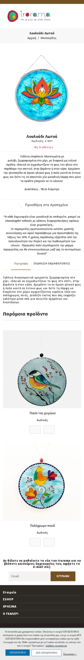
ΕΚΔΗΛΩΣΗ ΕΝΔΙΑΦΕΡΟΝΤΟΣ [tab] (52, 263)
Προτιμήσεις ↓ (70, 654)
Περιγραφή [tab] (21, 263)
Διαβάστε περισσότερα (56, 645)
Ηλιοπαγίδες (48, 38)
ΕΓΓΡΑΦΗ (63, 576)
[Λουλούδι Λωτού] (42, 88)
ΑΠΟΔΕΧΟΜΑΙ (17, 652)
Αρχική (32, 38)
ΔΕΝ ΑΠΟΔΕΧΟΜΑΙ (46, 652)
